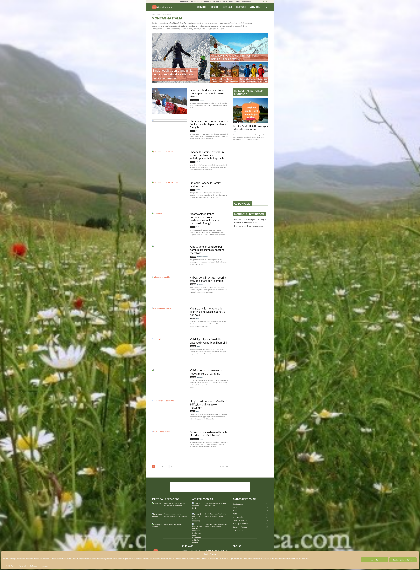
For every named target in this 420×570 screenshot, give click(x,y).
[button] (265, 7)
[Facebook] (256, 1)
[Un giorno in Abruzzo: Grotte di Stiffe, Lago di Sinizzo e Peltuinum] (169, 412)
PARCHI (225, 1)
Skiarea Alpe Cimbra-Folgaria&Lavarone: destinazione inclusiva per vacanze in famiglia (205, 218)
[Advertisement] (210, 487)
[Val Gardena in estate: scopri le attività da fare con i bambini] (169, 289)
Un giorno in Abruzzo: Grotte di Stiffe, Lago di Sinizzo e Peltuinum (208, 404)
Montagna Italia (194, 100)
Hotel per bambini (238, 122)
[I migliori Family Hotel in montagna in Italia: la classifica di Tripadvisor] (250, 110)
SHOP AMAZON (246, 1)
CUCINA (237, 1)
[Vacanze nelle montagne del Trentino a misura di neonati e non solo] (169, 320)
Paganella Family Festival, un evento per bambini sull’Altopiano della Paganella (207, 155)
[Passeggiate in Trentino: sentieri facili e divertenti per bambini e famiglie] (169, 132)
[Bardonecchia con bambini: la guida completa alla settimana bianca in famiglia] (181, 58)
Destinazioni (200, 7)
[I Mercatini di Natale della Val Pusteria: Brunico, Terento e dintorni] (224, 72)
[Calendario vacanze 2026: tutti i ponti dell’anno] (197, 506)
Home (153, 14)
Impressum (45, 566)
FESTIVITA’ (216, 1)
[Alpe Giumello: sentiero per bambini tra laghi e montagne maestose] (169, 258)
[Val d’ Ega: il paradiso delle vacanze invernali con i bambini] (169, 350)
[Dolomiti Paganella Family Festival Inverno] (169, 194)
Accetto (374, 560)
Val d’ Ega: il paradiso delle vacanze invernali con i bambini (208, 341)
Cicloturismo (241, 7)
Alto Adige (193, 284)
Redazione (200, 284)
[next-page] (171, 466)
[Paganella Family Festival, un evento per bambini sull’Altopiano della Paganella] (169, 163)
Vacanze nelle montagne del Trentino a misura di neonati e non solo (207, 311)
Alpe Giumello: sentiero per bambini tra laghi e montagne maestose (207, 249)
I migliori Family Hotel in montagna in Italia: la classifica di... (250, 127)
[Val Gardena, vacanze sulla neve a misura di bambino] (169, 381)
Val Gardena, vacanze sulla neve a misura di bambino (206, 372)
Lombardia (193, 256)
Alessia (154, 82)
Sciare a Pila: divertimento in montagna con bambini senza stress (207, 93)
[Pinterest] (266, 1)
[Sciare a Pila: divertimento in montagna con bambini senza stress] (169, 101)
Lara (197, 131)
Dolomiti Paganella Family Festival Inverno (205, 184)
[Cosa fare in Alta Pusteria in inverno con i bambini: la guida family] (239, 47)
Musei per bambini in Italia (173, 524)
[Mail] (263, 1)
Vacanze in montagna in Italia (246, 222)
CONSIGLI (206, 1)
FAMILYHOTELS (184, 1)
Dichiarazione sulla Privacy (28, 566)
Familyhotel (255, 7)
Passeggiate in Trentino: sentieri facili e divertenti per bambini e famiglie (209, 124)
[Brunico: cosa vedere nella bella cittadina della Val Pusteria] (169, 443)
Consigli (214, 7)
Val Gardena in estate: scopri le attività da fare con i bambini (208, 279)
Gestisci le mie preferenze (403, 560)
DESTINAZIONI (195, 1)
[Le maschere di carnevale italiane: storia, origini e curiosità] (197, 533)
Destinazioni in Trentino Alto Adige (248, 226)
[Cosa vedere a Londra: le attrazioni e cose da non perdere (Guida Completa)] (157, 516)
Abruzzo (193, 411)
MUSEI (231, 1)
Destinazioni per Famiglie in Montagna (250, 219)
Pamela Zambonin (202, 256)
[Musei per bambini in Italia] (157, 527)
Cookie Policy (10, 566)
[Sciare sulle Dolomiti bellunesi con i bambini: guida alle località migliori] (253, 72)
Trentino (193, 131)
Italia (158, 14)
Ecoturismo (227, 7)
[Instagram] (259, 1)
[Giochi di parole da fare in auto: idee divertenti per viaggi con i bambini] (197, 517)
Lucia (198, 227)
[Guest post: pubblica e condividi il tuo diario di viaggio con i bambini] (157, 506)
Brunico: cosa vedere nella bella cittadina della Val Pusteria (208, 434)
